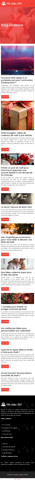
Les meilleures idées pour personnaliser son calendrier (15, 329)
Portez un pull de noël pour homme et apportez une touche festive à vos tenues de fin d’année (16, 171)
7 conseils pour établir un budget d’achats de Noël (14, 308)
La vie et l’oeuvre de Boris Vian (16, 207)
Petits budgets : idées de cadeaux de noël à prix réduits (16, 134)
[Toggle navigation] (32, 3)
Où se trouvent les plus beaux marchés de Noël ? (16, 374)
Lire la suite (5, 97)
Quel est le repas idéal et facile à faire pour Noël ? (17, 351)
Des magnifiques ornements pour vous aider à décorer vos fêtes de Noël (16, 239)
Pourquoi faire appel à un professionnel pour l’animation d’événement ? (17, 80)
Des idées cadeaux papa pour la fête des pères (16, 273)
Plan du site (17, 479)
